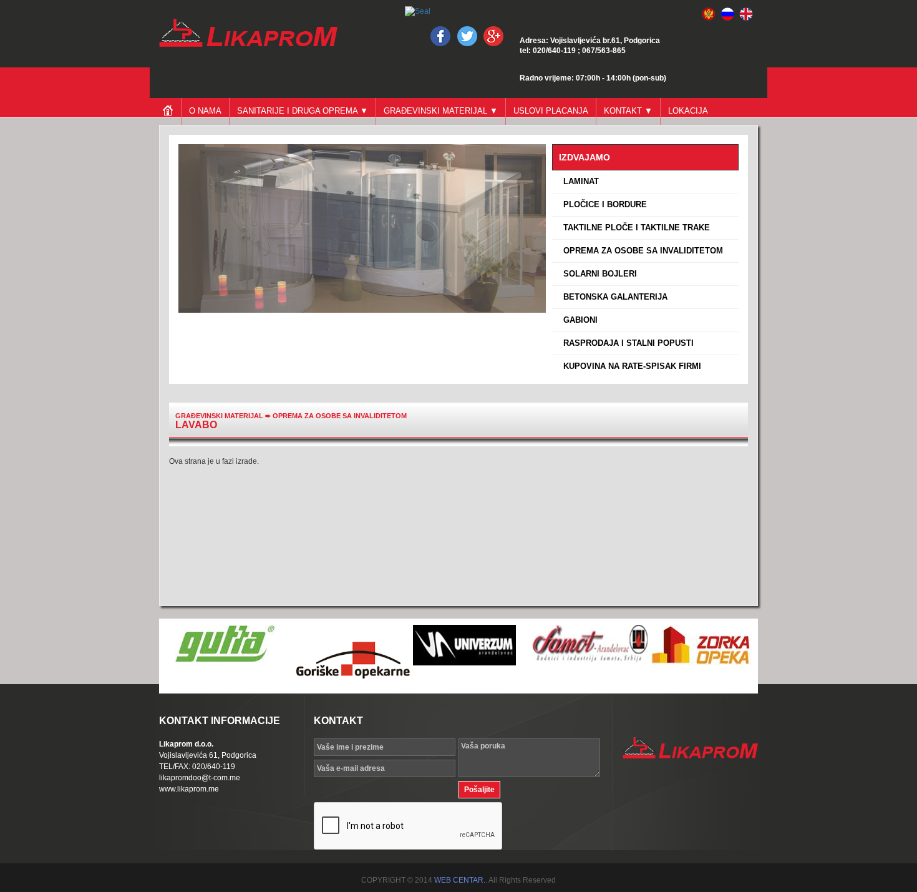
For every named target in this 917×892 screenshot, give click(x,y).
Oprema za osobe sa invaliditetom (340, 415)
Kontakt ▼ (628, 110)
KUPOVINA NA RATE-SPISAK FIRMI (629, 366)
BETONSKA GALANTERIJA (612, 296)
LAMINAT (578, 181)
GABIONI (578, 320)
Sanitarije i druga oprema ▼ (302, 110)
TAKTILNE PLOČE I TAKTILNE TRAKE (634, 227)
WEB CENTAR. (459, 880)
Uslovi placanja (550, 110)
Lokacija (688, 110)
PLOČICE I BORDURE (602, 204)
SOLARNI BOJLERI (597, 273)
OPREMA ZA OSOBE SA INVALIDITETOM (640, 250)
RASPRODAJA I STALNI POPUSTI (626, 343)
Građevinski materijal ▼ (441, 110)
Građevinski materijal (219, 415)
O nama (205, 110)
